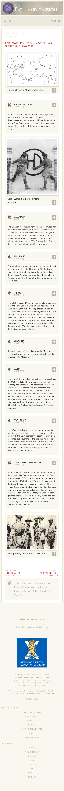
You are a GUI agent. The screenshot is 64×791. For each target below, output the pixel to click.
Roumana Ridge (31, 591)
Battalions (31, 720)
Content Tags (32, 737)
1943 (23, 583)
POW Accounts (32, 716)
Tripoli (19, 294)
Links (32, 768)
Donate (32, 773)
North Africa (41, 587)
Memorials (32, 725)
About (32, 748)
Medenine (19, 342)
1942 (16, 583)
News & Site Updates (32, 729)
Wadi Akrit (20, 421)
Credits (32, 764)
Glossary (31, 756)
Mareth (19, 370)
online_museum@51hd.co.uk (32, 619)
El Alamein (19, 218)
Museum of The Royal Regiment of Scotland (32, 683)
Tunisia (51, 591)
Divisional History (15, 33)
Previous (11, 570)
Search (55, 21)
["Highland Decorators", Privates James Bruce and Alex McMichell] (32, 166)
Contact (32, 760)
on (27, 627)
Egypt (30, 583)
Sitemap (32, 777)
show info (54, 90)
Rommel (18, 591)
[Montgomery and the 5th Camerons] (32, 531)
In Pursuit (19, 257)
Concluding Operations (27, 463)
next (55, 570)
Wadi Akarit (19, 595)
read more (54, 105)
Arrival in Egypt (23, 105)
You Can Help (32, 752)
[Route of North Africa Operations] (32, 69)
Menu (7, 21)
